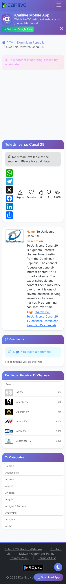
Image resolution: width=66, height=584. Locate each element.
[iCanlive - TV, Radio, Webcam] (14, 5)
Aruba (8, 526)
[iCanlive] (3, 42)
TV (11, 42)
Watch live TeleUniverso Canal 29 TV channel (42, 316)
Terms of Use (47, 558)
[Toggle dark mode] (58, 567)
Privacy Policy (19, 558)
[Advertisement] (33, 105)
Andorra (9, 492)
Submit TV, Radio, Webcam (23, 549)
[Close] (61, 28)
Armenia (10, 519)
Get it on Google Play (19, 29)
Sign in (17, 352)
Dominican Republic (31, 42)
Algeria (9, 486)
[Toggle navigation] (59, 5)
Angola (9, 499)
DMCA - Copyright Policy (36, 553)
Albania (9, 479)
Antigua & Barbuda (15, 506)
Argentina (10, 512)
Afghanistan (12, 472)
